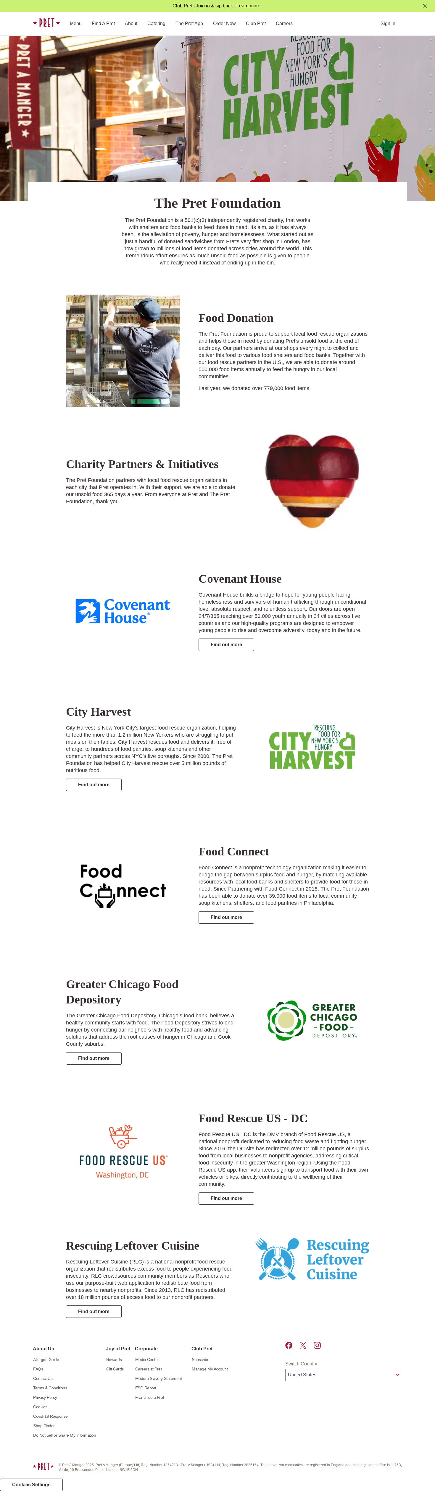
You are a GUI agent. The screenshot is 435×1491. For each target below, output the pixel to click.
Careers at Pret (148, 1369)
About (131, 23)
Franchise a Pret (149, 1397)
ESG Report (145, 1388)
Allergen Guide (46, 1359)
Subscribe (200, 1359)
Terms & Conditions (50, 1388)
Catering (156, 23)
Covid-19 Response (50, 1416)
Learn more (248, 5)
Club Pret (256, 23)
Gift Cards (115, 1369)
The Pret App (189, 23)
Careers (284, 23)
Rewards (114, 1359)
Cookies (40, 1406)
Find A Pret (103, 23)
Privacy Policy (45, 1397)
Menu (76, 23)
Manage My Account (210, 1369)
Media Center (147, 1359)
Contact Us (42, 1378)
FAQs (38, 1369)
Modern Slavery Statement (158, 1378)
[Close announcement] (424, 6)
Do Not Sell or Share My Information (64, 1435)
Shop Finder (44, 1425)
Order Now (224, 23)
